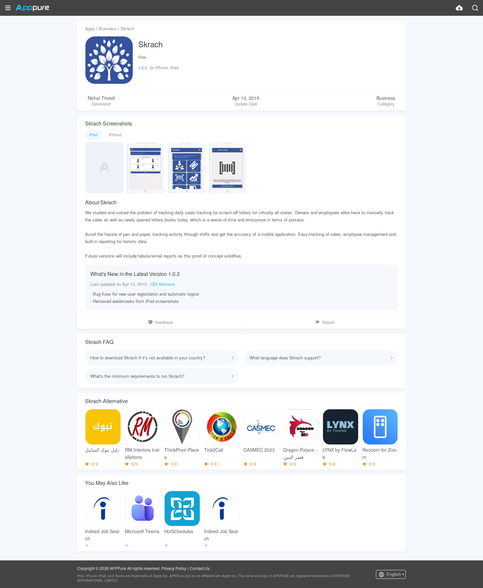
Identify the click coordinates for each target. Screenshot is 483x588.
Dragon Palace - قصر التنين (300, 453)
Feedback (164, 322)
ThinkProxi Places (181, 453)
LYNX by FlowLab (339, 453)
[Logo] (32, 8)
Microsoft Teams (142, 531)
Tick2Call (213, 449)
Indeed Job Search (102, 535)
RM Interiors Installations (142, 453)
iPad (93, 134)
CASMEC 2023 (259, 449)
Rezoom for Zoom (379, 453)
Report (328, 322)
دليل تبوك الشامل (102, 449)
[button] (8, 8)
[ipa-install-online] (459, 8)
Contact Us (200, 568)
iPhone (115, 134)
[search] (475, 8)
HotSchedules (178, 531)
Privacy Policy (173, 568)
